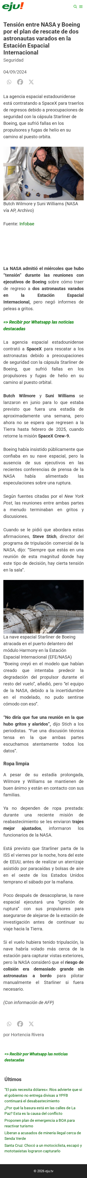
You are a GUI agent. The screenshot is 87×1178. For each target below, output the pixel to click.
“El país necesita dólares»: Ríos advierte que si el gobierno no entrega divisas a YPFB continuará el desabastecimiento (43, 1095)
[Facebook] (20, 82)
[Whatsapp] (9, 82)
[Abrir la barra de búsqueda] (75, 6)
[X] (31, 82)
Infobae (26, 223)
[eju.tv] (13, 6)
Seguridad (13, 60)
